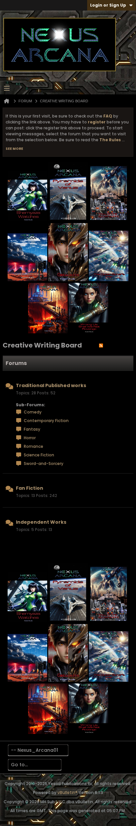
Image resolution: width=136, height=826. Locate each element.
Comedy (33, 412)
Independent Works (41, 522)
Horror (30, 438)
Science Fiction (39, 455)
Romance (33, 446)
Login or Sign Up (108, 5)
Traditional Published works (51, 385)
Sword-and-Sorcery (43, 463)
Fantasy (32, 429)
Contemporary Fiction (46, 420)
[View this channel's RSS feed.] (101, 345)
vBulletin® (67, 792)
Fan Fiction (29, 488)
